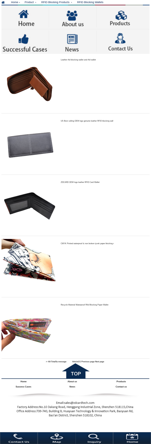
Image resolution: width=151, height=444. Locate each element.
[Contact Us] (120, 40)
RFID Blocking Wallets (90, 2)
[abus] (72, 17)
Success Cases (23, 386)
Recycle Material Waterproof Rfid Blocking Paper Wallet (84, 305)
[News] (72, 41)
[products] (120, 16)
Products (121, 381)
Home (14, 2)
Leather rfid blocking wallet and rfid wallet (78, 60)
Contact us (121, 386)
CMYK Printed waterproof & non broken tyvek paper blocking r (87, 243)
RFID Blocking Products (55, 2)
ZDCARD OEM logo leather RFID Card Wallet (80, 182)
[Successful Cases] (25, 41)
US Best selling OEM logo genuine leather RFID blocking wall (87, 121)
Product (29, 2)
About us (72, 381)
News (72, 386)
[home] (25, 17)
